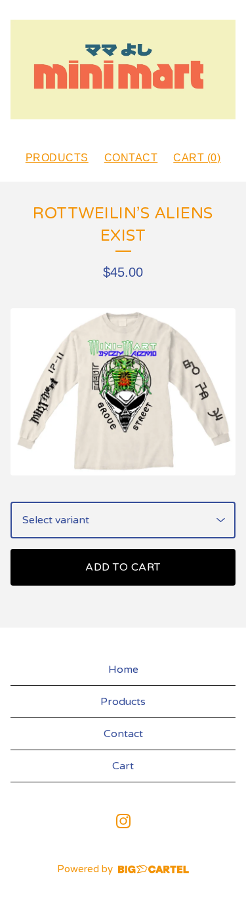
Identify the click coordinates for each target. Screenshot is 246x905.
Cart (123, 766)
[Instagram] (123, 821)
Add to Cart (123, 567)
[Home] (123, 69)
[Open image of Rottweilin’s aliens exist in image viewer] (123, 391)
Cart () (196, 157)
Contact (131, 157)
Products (57, 157)
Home (123, 669)
